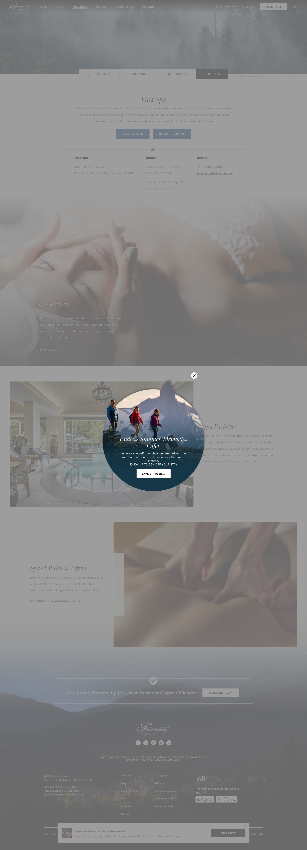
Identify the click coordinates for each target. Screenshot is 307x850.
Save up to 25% (153, 474)
